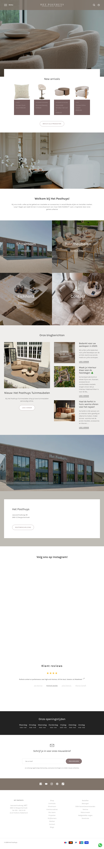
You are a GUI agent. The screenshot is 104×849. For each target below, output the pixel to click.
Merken (52, 821)
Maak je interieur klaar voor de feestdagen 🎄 (87, 370)
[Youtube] (46, 784)
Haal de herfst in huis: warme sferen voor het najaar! (88, 404)
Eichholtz (52, 803)
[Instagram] (52, 784)
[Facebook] (41, 784)
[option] (52, 38)
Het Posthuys (13, 842)
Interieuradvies (52, 809)
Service (85, 809)
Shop (52, 800)
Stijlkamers (52, 818)
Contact (52, 824)
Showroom (52, 806)
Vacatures (85, 818)
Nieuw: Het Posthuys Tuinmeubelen (27, 392)
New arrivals (52, 79)
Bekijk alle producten (52, 124)
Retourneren (85, 812)
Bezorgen (85, 803)
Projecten (52, 815)
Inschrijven (74, 761)
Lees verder (27, 408)
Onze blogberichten (52, 335)
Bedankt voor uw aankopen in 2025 (88, 344)
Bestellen (85, 800)
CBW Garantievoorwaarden (85, 806)
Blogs (52, 827)
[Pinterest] (57, 784)
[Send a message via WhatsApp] (100, 845)
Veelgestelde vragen (85, 815)
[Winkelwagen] (98, 5)
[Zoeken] (94, 5)
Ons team (52, 812)
